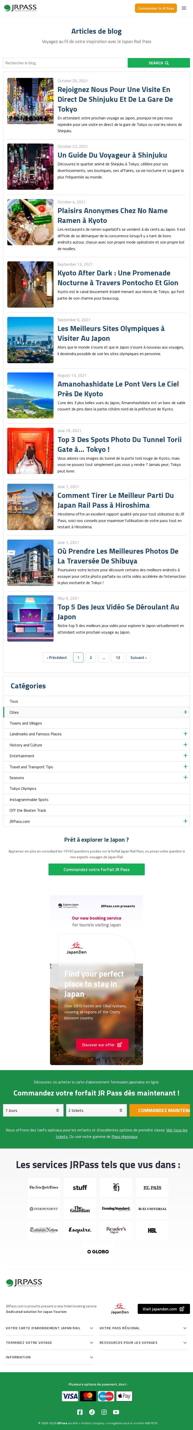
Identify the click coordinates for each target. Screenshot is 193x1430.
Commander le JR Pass (156, 8)
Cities (14, 712)
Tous (14, 701)
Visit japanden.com (160, 1309)
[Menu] (184, 8)
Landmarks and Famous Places (36, 734)
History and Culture (26, 745)
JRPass (62, 1423)
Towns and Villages (26, 723)
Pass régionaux (124, 1136)
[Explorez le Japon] (20, 8)
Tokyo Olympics (23, 788)
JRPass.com (20, 821)
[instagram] (104, 1412)
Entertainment (22, 756)
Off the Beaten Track (28, 810)
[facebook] (80, 1412)
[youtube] (116, 1412)
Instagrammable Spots (29, 799)
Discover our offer (98, 1045)
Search (156, 63)
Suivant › (138, 657)
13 (118, 657)
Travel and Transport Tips (31, 767)
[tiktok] (92, 1412)
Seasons (17, 778)
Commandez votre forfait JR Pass (97, 869)
